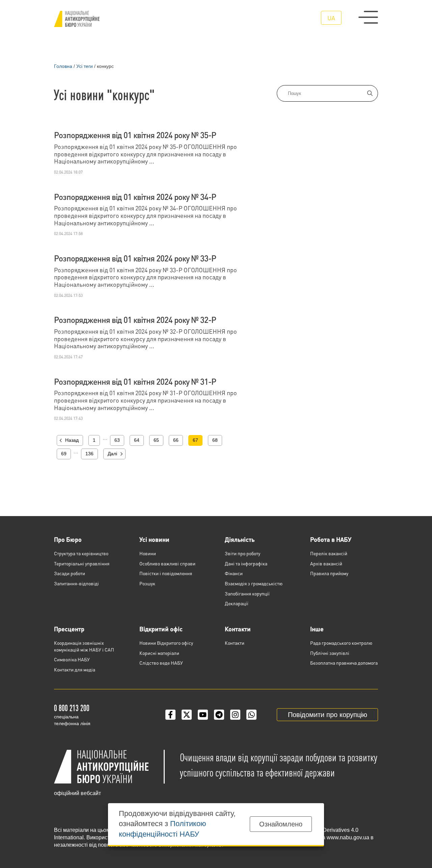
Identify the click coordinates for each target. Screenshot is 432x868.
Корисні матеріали (159, 653)
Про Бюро (68, 539)
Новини (147, 553)
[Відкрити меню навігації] (368, 17)
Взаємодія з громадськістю (253, 583)
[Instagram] (235, 715)
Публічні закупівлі (329, 653)
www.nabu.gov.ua (348, 837)
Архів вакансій (326, 563)
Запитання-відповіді (76, 583)
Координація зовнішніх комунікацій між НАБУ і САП (84, 646)
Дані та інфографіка (246, 563)
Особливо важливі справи (167, 563)
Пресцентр (69, 629)
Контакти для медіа (74, 669)
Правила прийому (329, 573)
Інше (317, 629)
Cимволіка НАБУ (72, 659)
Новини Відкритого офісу (166, 643)
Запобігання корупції (247, 593)
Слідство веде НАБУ (161, 663)
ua (331, 18)
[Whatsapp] (251, 715)
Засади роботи (69, 573)
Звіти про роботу (242, 553)
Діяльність (239, 539)
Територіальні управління (81, 563)
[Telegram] (219, 715)
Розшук (147, 583)
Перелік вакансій (328, 553)
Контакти (238, 629)
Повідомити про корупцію (327, 714)
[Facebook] (170, 715)
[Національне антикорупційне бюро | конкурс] (77, 19)
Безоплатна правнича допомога (344, 663)
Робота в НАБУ (330, 539)
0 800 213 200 (71, 708)
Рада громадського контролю (341, 643)
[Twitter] (187, 715)
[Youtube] (203, 715)
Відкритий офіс (161, 629)
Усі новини (154, 539)
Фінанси (234, 573)
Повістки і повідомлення (165, 573)
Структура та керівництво (81, 553)
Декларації (236, 603)
